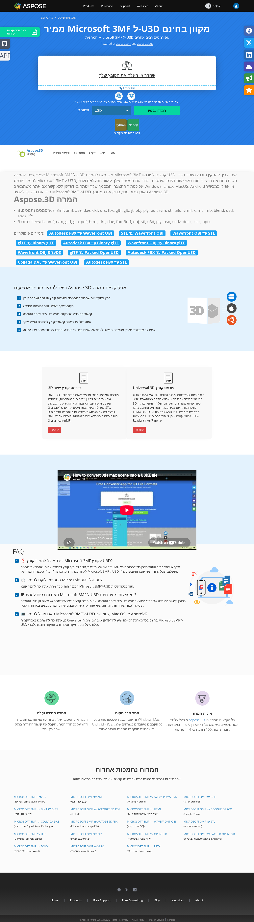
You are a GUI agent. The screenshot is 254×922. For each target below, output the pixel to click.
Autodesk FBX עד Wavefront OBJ (80, 233)
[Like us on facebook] (119, 887)
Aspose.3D (35, 150)
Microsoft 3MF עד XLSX (87, 846)
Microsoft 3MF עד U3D (30, 834)
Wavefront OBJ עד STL (193, 233)
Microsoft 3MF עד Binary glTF (36, 809)
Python (121, 125)
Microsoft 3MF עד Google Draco (208, 809)
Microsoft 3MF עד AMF (86, 797)
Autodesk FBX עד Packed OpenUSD (162, 252)
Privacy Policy (137, 920)
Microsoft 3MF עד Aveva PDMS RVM (152, 797)
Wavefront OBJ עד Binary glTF (156, 243)
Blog (157, 900)
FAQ (112, 153)
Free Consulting (132, 900)
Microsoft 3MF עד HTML (144, 809)
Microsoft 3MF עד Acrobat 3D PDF (95, 809)
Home (55, 900)
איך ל (92, 153)
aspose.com (123, 43)
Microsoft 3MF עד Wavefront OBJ (151, 821)
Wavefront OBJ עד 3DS (39, 252)
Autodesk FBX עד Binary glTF (91, 243)
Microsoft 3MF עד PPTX (143, 846)
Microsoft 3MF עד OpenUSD (147, 834)
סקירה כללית (61, 153)
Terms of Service (155, 920)
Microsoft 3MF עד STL (199, 821)
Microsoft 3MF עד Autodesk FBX (93, 821)
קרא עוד (54, 429)
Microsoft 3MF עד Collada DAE (36, 821)
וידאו (103, 153)
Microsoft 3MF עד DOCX (31, 846)
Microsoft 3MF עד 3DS (30, 797)
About (159, 6)
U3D (98, 110)
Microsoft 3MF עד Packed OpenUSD (209, 834)
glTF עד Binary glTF (36, 243)
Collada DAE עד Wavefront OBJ (47, 262)
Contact (171, 920)
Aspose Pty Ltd (89, 920)
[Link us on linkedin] (135, 887)
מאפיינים (79, 153)
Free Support (102, 900)
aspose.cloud (145, 43)
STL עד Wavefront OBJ (142, 233)
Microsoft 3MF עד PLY (86, 834)
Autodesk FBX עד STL (106, 262)
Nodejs (133, 125)
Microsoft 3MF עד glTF (200, 797)
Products (88, 6)
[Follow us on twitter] (127, 887)
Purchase (107, 6)
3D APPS (47, 17)
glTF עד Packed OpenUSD (94, 252)
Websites (142, 6)
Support (125, 6)
